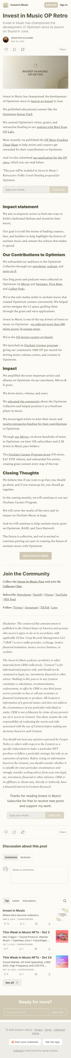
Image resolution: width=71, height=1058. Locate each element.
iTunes (48, 594)
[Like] (6, 49)
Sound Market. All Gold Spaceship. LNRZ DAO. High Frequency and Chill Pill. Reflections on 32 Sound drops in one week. (27, 963)
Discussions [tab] (29, 900)
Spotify (37, 594)
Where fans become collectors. (21, 915)
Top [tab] (7, 900)
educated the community (24, 401)
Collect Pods (16, 289)
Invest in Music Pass (30, 581)
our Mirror (22, 437)
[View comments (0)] (14, 49)
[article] (35, 917)
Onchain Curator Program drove (29, 454)
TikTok (44, 607)
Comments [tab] (11, 857)
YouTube (61, 594)
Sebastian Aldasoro (22, 38)
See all (10, 982)
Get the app (52, 1042)
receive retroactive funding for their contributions (35, 424)
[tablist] (18, 857)
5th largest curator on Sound (34, 337)
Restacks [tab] (26, 857)
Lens (54, 607)
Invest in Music (14, 910)
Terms (48, 1029)
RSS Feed (10, 599)
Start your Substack (26, 1042)
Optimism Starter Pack (17, 114)
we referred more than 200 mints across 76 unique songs (34, 326)
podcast (52, 266)
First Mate (55, 284)
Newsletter (24, 594)
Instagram (31, 607)
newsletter (39, 266)
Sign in (64, 4)
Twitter (18, 607)
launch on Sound (42, 101)
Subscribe (51, 4)
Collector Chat (12, 586)
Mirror (25, 284)
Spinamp (42, 284)
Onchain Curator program (41, 345)
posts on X (9, 271)
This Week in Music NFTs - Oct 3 (26, 932)
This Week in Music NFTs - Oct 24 (27, 957)
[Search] (64, 900)
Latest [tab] (15, 900)
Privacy (38, 1029)
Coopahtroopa (25, 919)
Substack (18, 1050)
